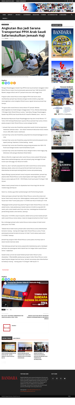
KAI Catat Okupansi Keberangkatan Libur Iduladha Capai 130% (12, 316)
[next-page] (5, 362)
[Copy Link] (11, 83)
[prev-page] (2, 362)
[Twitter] (70, 1)
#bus (7, 309)
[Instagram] (67, 1)
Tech (69, 396)
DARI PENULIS (16, 338)
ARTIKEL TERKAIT (6, 338)
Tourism (43, 14)
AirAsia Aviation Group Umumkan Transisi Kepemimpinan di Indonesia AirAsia (37, 317)
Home (4, 14)
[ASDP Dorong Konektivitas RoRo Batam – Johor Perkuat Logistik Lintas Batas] (9, 347)
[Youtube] (72, 1)
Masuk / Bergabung (21, 1)
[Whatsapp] (3, 83)
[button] (71, 15)
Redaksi (6, 38)
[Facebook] (65, 1)
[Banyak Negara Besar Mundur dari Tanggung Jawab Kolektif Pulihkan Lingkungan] (25, 347)
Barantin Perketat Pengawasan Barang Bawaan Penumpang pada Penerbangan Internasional (40, 356)
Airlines (18, 14)
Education (36, 14)
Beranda (3, 22)
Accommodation (52, 14)
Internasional (5, 24)
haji (10, 309)
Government (27, 14)
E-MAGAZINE (62, 14)
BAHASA (5, 18)
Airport (10, 14)
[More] (14, 83)
